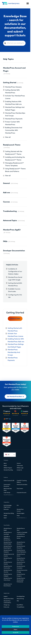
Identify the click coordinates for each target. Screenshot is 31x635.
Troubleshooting (10, 211)
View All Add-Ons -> (21, 517)
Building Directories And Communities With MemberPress (13, 130)
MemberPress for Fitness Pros (21, 547)
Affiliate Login (20, 467)
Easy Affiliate (20, 604)
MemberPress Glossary (13, 87)
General (6, 183)
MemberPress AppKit (12, 230)
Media (5, 465)
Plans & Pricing (20, 598)
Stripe (18, 515)
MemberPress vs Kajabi (8, 529)
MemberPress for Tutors (8, 559)
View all (8, 137)
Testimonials (20, 465)
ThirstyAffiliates (20, 607)
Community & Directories (7, 485)
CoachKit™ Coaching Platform (22, 481)
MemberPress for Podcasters (8, 551)
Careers (19, 463)
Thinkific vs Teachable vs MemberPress (22, 533)
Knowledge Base (21, 596)
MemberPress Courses (20, 510)
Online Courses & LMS (9, 480)
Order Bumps (7, 492)
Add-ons (6, 193)
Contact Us (19, 470)
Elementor (6, 509)
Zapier (5, 517)
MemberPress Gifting (9, 513)
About (5, 463)
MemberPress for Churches (8, 571)
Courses (6, 202)
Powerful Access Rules (22, 484)
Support (5, 596)
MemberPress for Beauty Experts (8, 547)
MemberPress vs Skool (21, 529)
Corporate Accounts (21, 492)
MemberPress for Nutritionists (21, 563)
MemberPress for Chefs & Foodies (8, 543)
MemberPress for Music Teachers (21, 559)
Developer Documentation (14, 251)
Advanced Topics (10, 220)
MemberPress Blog (8, 470)
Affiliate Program (8, 467)
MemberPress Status (9, 598)
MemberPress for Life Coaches (9, 555)
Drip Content (20, 488)
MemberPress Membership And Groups (14, 352)
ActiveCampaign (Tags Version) (8, 506)
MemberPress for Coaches (8, 563)
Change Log (6, 604)
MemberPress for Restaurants (21, 543)
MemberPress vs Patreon (21, 537)
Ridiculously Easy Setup (8, 489)
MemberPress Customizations (7, 601)
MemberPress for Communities (8, 567)
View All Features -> (8, 494)
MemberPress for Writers (21, 555)
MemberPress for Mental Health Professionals (21, 580)
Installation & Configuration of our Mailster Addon (15, 271)
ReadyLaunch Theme (11, 145)
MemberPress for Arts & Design (22, 571)
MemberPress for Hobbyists (8, 575)
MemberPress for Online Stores (8, 579)
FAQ (18, 600)
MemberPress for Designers (21, 575)
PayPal (5, 515)
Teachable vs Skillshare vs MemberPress (7, 538)
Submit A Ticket (15, 318)
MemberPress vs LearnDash (8, 533)
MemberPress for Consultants (21, 567)
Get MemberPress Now (14, 396)
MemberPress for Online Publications (21, 551)
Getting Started (9, 83)
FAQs (5, 241)
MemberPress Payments (13, 119)
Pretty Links (6, 607)
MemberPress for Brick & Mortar (8, 585)
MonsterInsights (20, 513)
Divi (18, 505)
